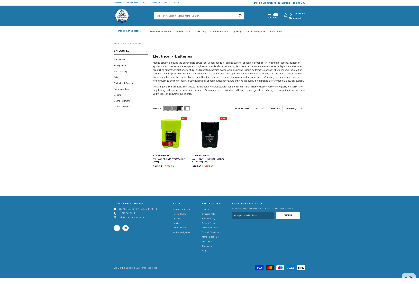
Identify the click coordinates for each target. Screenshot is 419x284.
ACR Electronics (161, 156)
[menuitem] (131, 60)
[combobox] (195, 15)
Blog (166, 3)
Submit (288, 215)
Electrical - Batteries (132, 43)
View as (157, 108)
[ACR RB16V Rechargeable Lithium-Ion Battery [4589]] (209, 134)
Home (116, 43)
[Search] (199, 15)
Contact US (155, 3)
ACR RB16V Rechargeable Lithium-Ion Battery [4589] (208, 160)
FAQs (144, 3)
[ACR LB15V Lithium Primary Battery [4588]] (170, 134)
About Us (118, 3)
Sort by (275, 108)
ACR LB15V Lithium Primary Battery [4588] (169, 160)
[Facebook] (117, 228)
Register (301, 13)
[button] (165, 108)
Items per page (241, 108)
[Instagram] (125, 228)
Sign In (176, 3)
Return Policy (132, 3)
